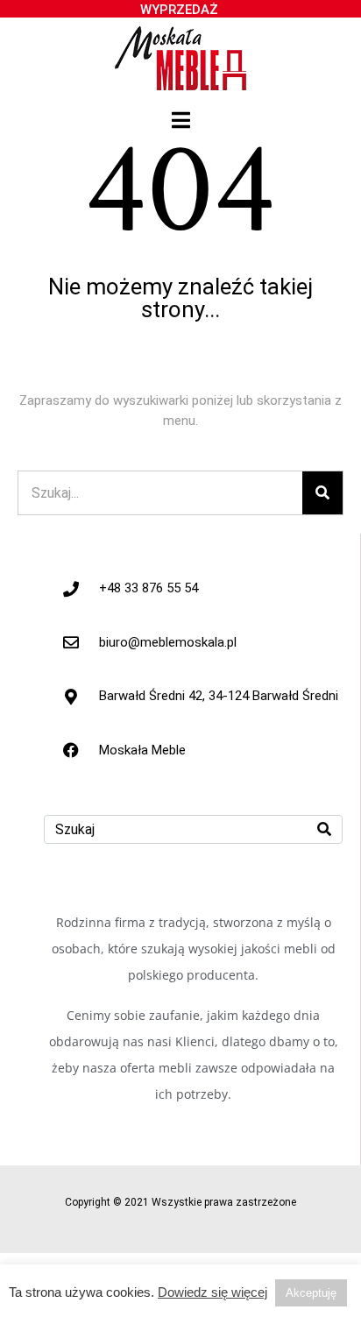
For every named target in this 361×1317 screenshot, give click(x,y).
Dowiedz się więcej (212, 1292)
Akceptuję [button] (311, 1292)
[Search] (322, 492)
